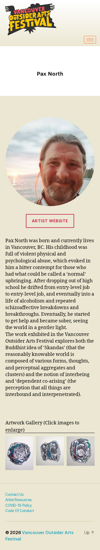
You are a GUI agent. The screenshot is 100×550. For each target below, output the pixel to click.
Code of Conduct (19, 511)
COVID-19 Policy (18, 505)
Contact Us (14, 494)
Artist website (50, 220)
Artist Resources (18, 500)
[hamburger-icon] (90, 40)
